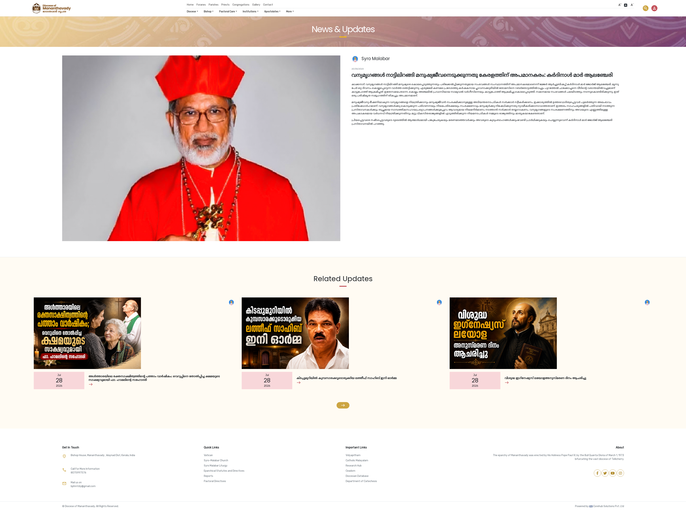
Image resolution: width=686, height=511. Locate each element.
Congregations (240, 4)
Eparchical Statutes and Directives (224, 470)
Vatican (208, 455)
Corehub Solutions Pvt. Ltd (608, 506)
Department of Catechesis (361, 481)
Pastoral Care (227, 11)
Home (190, 4)
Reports (208, 476)
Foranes (201, 4)
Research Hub (354, 465)
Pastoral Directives (215, 481)
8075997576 (78, 472)
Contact (268, 4)
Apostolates (271, 11)
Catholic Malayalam (357, 460)
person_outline (654, 8)
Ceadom (350, 470)
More (289, 11)
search (645, 8)
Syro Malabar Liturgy (215, 465)
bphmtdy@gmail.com (83, 486)
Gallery (256, 4)
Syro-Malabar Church (216, 460)
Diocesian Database (357, 476)
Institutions (249, 11)
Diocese (191, 11)
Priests (225, 4)
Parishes (213, 4)
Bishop (208, 11)
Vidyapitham (353, 455)
